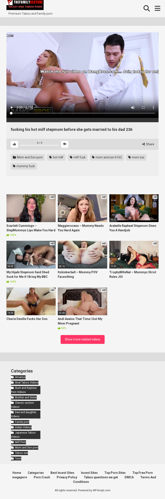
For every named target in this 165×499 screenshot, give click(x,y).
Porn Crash (42, 477)
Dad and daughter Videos (23, 414)
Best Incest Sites (62, 472)
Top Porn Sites (115, 472)
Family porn (22, 421)
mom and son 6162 (108, 157)
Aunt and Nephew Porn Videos (24, 390)
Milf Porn (20, 442)
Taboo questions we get (101, 477)
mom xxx (137, 157)
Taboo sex (21, 452)
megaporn (19, 477)
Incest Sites (89, 472)
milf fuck (79, 157)
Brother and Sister (26, 397)
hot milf (57, 157)
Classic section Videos (22, 404)
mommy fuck (25, 166)
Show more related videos (82, 339)
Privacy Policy (67, 477)
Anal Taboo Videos (26, 382)
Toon (18, 458)
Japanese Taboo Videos (23, 434)
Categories (36, 472)
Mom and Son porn (29, 157)
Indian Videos (23, 427)
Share (149, 144)
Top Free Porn (142, 472)
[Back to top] (150, 486)
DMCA (129, 477)
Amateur (20, 377)
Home (16, 472)
